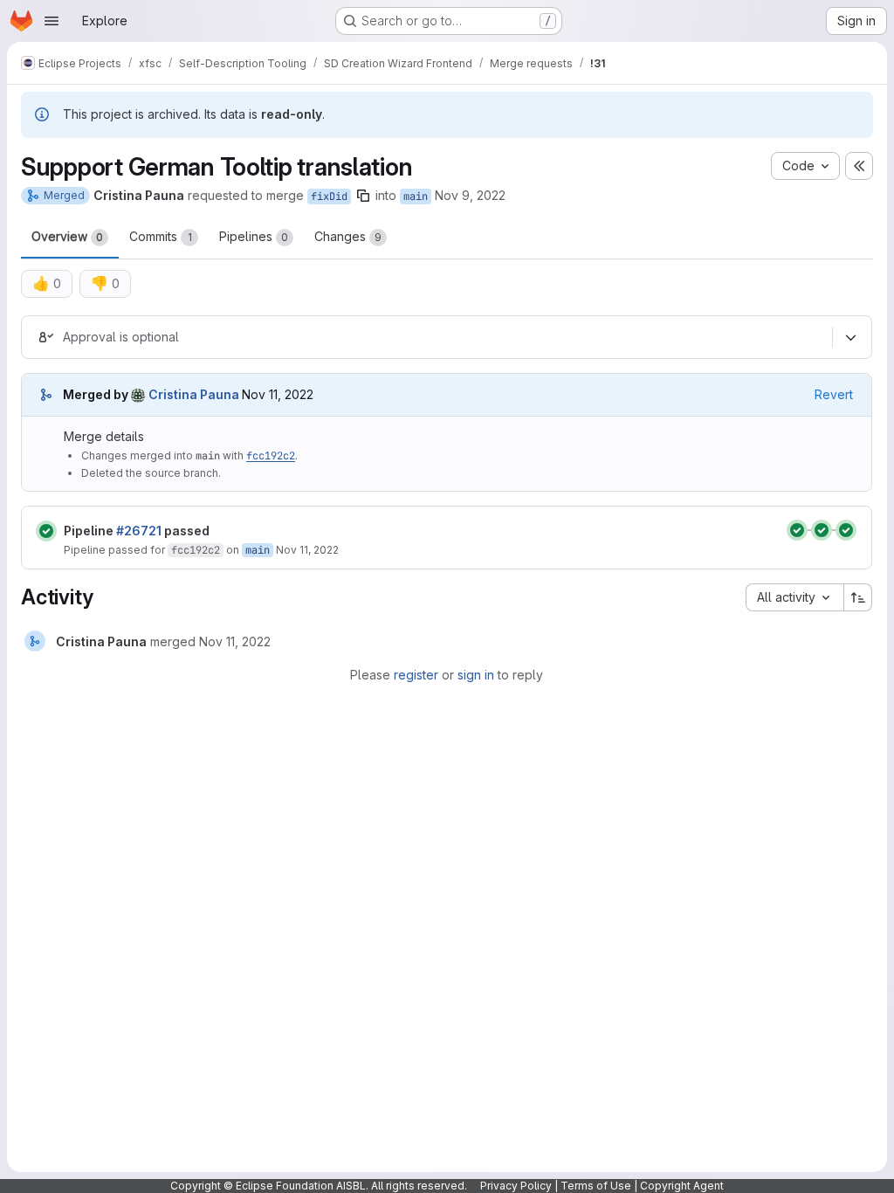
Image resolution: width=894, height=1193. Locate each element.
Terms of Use (595, 1185)
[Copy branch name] (363, 195)
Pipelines (253, 236)
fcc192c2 (270, 456)
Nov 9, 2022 (470, 195)
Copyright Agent (682, 1185)
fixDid (329, 196)
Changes (348, 236)
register (416, 674)
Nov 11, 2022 (307, 549)
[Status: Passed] (46, 531)
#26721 (139, 530)
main (415, 196)
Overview (67, 236)
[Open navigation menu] (51, 21)
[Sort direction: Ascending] (858, 597)
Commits (160, 236)
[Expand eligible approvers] (850, 338)
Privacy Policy (516, 1185)
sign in (475, 674)
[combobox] (794, 597)
